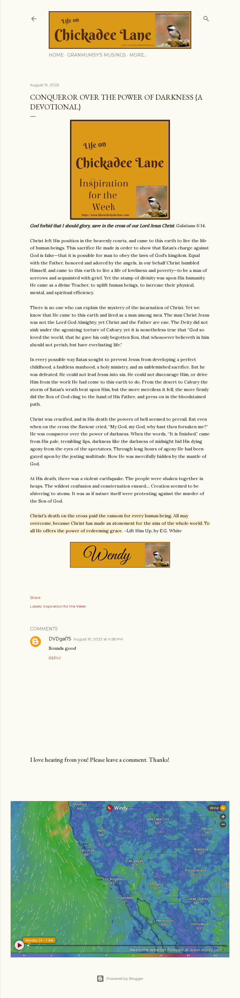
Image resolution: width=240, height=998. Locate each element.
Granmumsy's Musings (96, 55)
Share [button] (35, 597)
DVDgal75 (60, 639)
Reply (55, 657)
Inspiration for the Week (64, 606)
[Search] (206, 17)
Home (56, 55)
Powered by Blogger (125, 978)
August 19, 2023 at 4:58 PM (98, 639)
